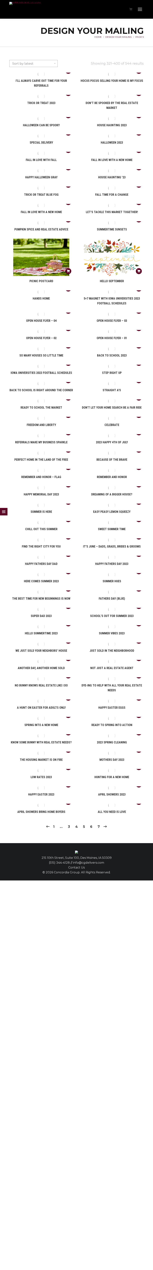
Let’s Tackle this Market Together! (112, 212)
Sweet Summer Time (112, 529)
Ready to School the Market (41, 407)
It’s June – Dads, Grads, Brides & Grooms (112, 546)
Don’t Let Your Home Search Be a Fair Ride (112, 407)
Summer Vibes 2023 (112, 633)
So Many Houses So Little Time (41, 355)
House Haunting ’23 (112, 177)
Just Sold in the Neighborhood (112, 650)
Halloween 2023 (112, 142)
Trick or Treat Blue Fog (41, 194)
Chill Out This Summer (41, 529)
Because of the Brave (111, 459)
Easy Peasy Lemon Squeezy (111, 512)
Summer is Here (41, 512)
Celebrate (111, 425)
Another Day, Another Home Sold (41, 668)
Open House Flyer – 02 (41, 338)
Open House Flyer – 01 (112, 338)
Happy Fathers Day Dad (41, 564)
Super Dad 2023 (41, 616)
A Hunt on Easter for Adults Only (41, 707)
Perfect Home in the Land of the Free (41, 459)
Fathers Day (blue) (112, 598)
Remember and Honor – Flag (41, 477)
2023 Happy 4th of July (112, 442)
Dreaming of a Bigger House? (111, 494)
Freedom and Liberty (41, 425)
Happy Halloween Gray (41, 177)
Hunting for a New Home (111, 777)
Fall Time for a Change (111, 194)
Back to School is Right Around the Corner (41, 390)
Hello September (112, 281)
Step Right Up (112, 373)
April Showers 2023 (112, 794)
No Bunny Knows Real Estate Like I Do (41, 685)
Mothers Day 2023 (111, 760)
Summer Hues (112, 581)
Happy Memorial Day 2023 (41, 494)
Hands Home (41, 298)
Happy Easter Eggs (111, 707)
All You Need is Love (112, 812)
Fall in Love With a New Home (111, 160)
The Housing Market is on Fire (41, 760)
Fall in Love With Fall (41, 160)
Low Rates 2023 (41, 777)
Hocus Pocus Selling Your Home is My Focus (112, 81)
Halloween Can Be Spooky (41, 125)
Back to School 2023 (112, 355)
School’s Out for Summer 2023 (112, 616)
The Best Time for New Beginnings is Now (41, 598)
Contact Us (76, 867)
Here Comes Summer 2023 (41, 581)
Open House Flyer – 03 (112, 320)
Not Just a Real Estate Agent (111, 668)
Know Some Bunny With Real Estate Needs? (41, 742)
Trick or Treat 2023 (41, 103)
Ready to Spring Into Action (111, 725)
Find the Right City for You (41, 546)
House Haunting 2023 (112, 125)
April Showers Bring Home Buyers (41, 812)
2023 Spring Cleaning (112, 742)
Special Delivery (41, 142)
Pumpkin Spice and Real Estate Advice (41, 229)
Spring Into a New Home (41, 725)
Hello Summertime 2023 (41, 633)
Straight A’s (112, 390)
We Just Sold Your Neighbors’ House (41, 650)
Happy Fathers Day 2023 (111, 564)
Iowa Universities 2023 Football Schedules (41, 373)
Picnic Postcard (41, 281)
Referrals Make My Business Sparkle (41, 442)
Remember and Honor (112, 477)
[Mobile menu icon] (140, 9)
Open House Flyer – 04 (41, 320)
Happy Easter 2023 (41, 794)
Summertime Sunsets (112, 229)
